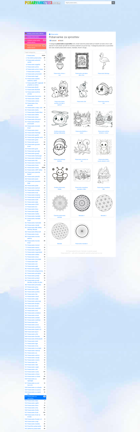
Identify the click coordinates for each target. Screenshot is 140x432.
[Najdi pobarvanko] (113, 2)
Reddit (61, 40)
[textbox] (35, 52)
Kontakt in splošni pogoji (89, 251)
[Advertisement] (70, 17)
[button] (35, 33)
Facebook (53, 40)
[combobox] (35, 52)
